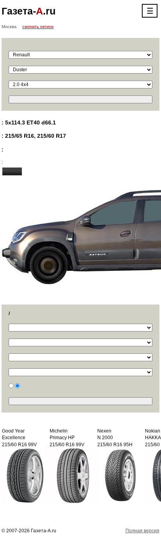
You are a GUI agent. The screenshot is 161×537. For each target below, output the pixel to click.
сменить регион (38, 26)
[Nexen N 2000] (120, 475)
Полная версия (142, 530)
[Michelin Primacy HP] (73, 475)
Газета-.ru (28, 10)
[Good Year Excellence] (25, 475)
